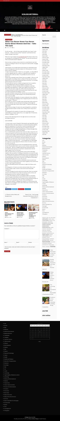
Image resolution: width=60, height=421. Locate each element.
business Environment (47, 146)
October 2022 (45, 110)
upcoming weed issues (51, 244)
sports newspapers (53, 241)
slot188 (45, 311)
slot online (46, 315)
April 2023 (44, 100)
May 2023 (44, 99)
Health (43, 167)
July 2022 (44, 115)
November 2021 (45, 128)
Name (6, 242)
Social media (45, 207)
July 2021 (44, 134)
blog (43, 143)
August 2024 (45, 78)
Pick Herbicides (44, 237)
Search (44, 35)
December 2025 (45, 60)
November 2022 (45, 108)
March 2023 (45, 102)
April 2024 (44, 84)
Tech (43, 210)
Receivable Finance (52, 238)
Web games (44, 214)
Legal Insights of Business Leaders (11, 374)
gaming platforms (46, 227)
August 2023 (45, 94)
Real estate (44, 198)
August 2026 (45, 49)
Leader (43, 178)
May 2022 (44, 118)
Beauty (43, 142)
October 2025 (45, 64)
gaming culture (45, 225)
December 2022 (45, 107)
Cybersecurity (45, 154)
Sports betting (46, 241)
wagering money (48, 246)
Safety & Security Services (48, 201)
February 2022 (45, 123)
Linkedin (28, 189)
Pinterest (21, 189)
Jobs (43, 175)
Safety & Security (46, 199)
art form (47, 217)
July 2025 (44, 68)
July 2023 (44, 96)
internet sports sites (44, 231)
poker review (48, 237)
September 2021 (45, 131)
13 (39, 331)
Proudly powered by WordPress (21, 418)
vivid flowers (43, 246)
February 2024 (45, 88)
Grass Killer (52, 227)
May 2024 (44, 83)
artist (49, 217)
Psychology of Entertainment (45, 238)
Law (43, 177)
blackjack (54, 217)
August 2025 (45, 67)
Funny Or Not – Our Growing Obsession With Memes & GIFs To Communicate (30, 196)
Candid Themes (42, 418)
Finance (44, 162)
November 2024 (45, 73)
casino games (45, 218)
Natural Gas (45, 190)
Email (17, 242)
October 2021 (45, 129)
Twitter (15, 189)
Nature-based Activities (47, 191)
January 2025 (45, 70)
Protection (44, 196)
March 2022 (45, 121)
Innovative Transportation (48, 170)
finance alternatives (50, 221)
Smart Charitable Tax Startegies (11, 400)
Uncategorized (8, 39)
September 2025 (45, 65)
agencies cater (44, 217)
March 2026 (45, 56)
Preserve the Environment (48, 193)
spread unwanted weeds (45, 244)
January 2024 (45, 89)
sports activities (51, 240)
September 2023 (46, 92)
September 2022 (46, 112)
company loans (51, 220)
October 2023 (45, 91)
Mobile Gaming (45, 234)
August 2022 (45, 113)
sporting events (45, 240)
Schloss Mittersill (30, 14)
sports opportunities (44, 243)
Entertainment (45, 158)
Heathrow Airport (44, 230)
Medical (44, 188)
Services (44, 202)
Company (44, 151)
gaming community (46, 224)
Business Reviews (46, 148)
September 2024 (46, 76)
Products (44, 194)
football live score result (47, 223)
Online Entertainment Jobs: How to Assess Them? (9, 214)
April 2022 (44, 120)
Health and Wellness (46, 169)
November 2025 (45, 62)
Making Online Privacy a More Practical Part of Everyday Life (20, 214)
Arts (43, 140)
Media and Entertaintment (48, 186)
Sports (43, 209)
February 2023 (45, 104)
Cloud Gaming (45, 220)
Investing (44, 174)
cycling (54, 220)
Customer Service (46, 153)
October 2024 (45, 75)
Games (43, 166)
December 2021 (45, 126)
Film (43, 161)
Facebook (8, 189)
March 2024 (45, 86)
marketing (44, 185)
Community (45, 150)
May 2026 (44, 52)
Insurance (44, 172)
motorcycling (50, 234)
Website (30, 242)
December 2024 (45, 72)
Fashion (44, 159)
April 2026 (44, 54)
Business (44, 145)
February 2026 (45, 57)
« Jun (39, 341)
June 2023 (44, 97)
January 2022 (45, 124)
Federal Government (44, 221)
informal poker (48, 230)
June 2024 (44, 81)
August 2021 (45, 132)
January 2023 (45, 105)
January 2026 (45, 59)
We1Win (52, 246)
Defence (44, 156)
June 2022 (44, 116)
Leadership (44, 180)
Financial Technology (47, 164)
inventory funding (49, 231)
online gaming (45, 235)
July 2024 (44, 80)
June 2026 (44, 51)
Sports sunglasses (49, 243)
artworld (51, 217)
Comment (6, 228)
